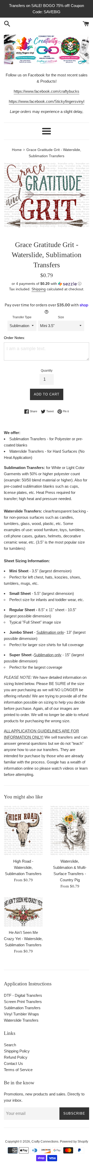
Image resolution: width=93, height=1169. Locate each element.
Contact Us (13, 1063)
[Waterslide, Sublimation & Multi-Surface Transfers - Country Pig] (69, 830)
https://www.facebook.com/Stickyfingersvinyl (46, 101)
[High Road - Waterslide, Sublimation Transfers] (23, 830)
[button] (46, 283)
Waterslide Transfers (21, 1020)
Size (61, 317)
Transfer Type (22, 317)
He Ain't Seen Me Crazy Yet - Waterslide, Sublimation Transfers (23, 938)
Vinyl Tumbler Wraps (21, 1014)
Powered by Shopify (74, 1141)
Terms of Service (18, 1069)
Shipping (39, 289)
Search (10, 1045)
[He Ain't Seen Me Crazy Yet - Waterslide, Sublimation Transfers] (23, 912)
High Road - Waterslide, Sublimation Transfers (23, 867)
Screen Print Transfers (23, 1001)
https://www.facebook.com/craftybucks (46, 91)
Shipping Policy (17, 1051)
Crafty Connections (45, 1141)
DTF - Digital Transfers (23, 995)
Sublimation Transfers (22, 1008)
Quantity (46, 370)
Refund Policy (15, 1057)
